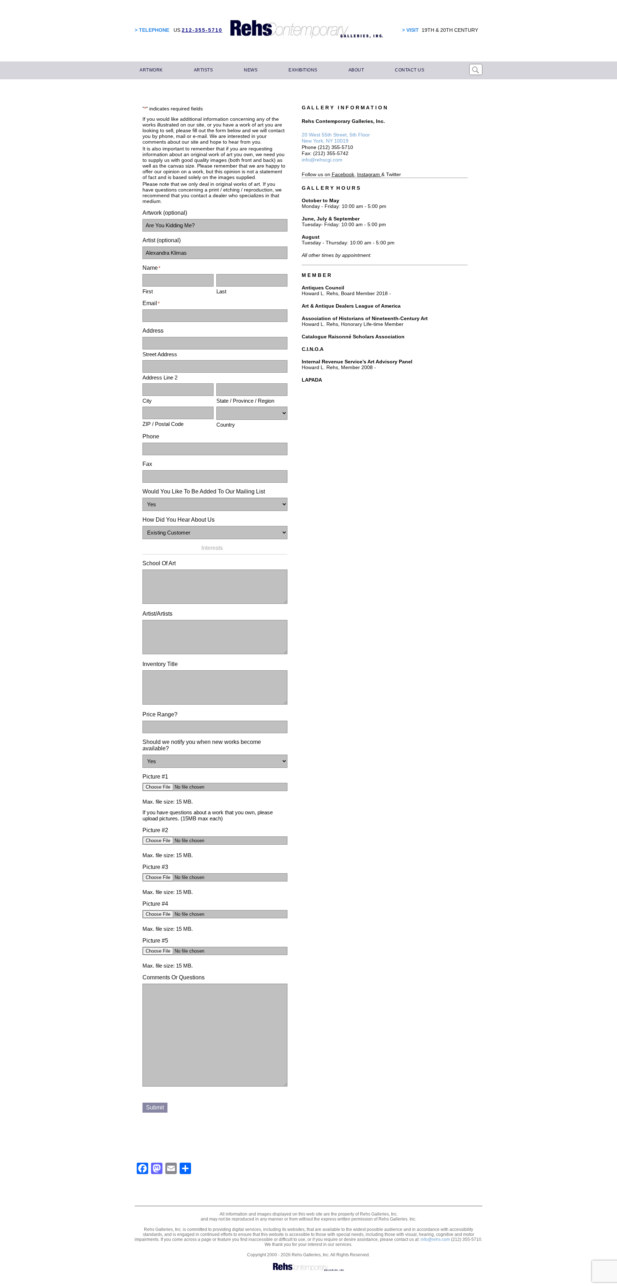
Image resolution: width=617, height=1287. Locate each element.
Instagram (368, 174)
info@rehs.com (435, 1239)
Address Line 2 (159, 377)
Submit (155, 1107)
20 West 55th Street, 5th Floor (336, 135)
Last (221, 291)
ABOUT (356, 70)
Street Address (159, 354)
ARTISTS (203, 70)
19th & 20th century (450, 30)
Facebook (343, 174)
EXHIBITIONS (303, 70)
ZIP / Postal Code (163, 424)
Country (225, 425)
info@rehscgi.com (322, 160)
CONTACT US (409, 70)
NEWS (250, 70)
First (147, 291)
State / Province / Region (245, 401)
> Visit (410, 30)
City (147, 401)
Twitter (393, 174)
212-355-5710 (202, 30)
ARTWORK (151, 70)
